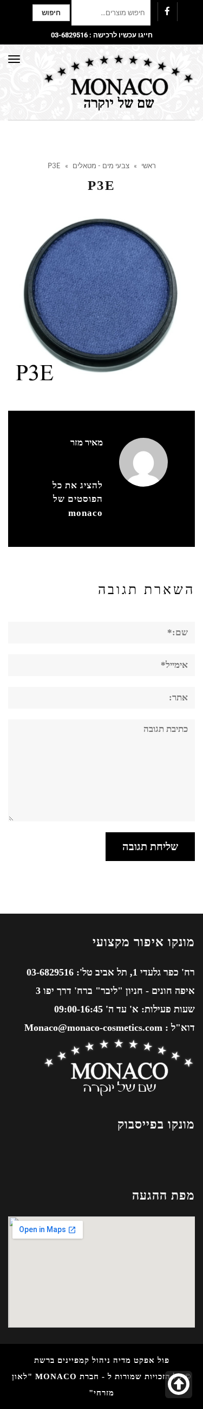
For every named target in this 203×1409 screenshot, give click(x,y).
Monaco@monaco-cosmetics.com (93, 1027)
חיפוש (51, 13)
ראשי (148, 165)
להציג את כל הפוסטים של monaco (78, 499)
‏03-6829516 (69, 35)
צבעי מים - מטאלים (101, 165)
